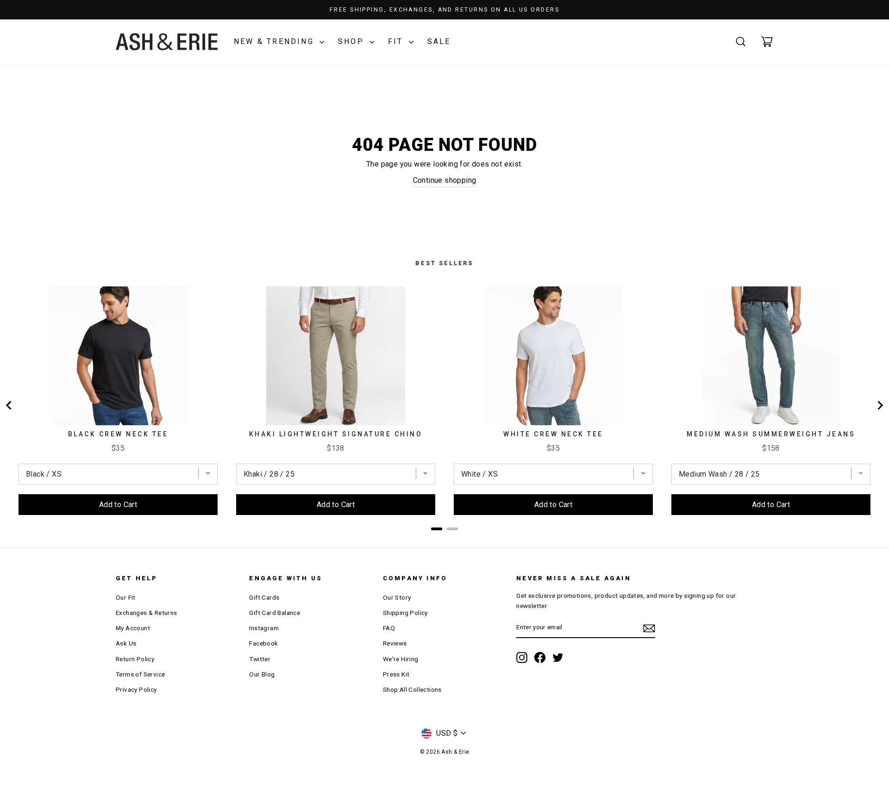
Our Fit (126, 597)
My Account (133, 628)
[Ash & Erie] (167, 41)
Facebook (263, 643)
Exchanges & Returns (146, 612)
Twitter (259, 659)
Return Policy (135, 659)
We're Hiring (401, 659)
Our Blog (262, 674)
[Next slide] (879, 405)
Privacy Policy (136, 689)
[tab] (436, 528)
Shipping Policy (405, 612)
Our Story (397, 597)
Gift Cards (264, 597)
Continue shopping (444, 180)
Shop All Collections (412, 689)
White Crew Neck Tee (553, 434)
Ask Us (126, 643)
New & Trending (275, 41)
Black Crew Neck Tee (118, 434)
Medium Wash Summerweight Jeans (771, 434)
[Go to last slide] (9, 405)
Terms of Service (140, 674)
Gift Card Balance (274, 612)
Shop (352, 41)
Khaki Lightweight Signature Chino (336, 434)
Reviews (395, 643)
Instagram (264, 628)
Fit (397, 41)
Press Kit (396, 674)
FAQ (389, 628)
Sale (439, 41)
